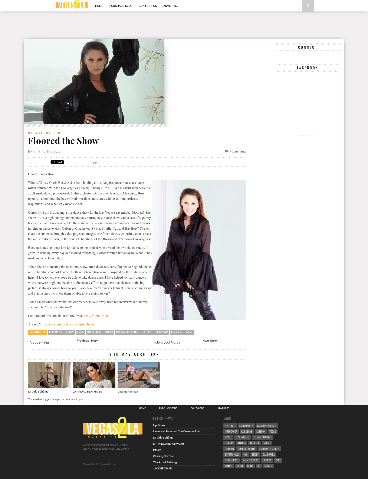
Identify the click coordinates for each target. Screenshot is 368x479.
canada (241, 443)
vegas (189, 332)
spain (250, 466)
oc (258, 466)
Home (99, 5)
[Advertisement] (184, 25)
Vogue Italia (39, 342)
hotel (240, 466)
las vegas (176, 332)
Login (79, 399)
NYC (246, 454)
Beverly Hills (232, 454)
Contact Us (148, 5)
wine (278, 460)
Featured (147, 332)
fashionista (246, 425)
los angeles (242, 437)
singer (268, 466)
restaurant (232, 460)
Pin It (96, 162)
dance (80, 332)
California (269, 454)
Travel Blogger (262, 437)
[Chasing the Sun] (139, 386)
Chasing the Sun (128, 391)
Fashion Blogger (266, 425)
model (228, 437)
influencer (231, 431)
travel (229, 466)
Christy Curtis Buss (61, 332)
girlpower (162, 332)
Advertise (170, 5)
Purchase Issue (120, 5)
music (267, 443)
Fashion (260, 431)
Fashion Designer (269, 448)
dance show (94, 332)
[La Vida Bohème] (49, 386)
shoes (255, 454)
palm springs (251, 460)
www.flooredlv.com (96, 315)
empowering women (127, 332)
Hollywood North (166, 342)
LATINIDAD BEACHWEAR (88, 391)
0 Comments (237, 151)
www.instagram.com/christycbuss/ (71, 324)
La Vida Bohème (38, 391)
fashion (267, 460)
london (229, 443)
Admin (37, 151)
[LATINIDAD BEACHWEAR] (94, 386)
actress (255, 443)
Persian (229, 448)
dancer (109, 332)
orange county (246, 448)
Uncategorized (44, 132)
